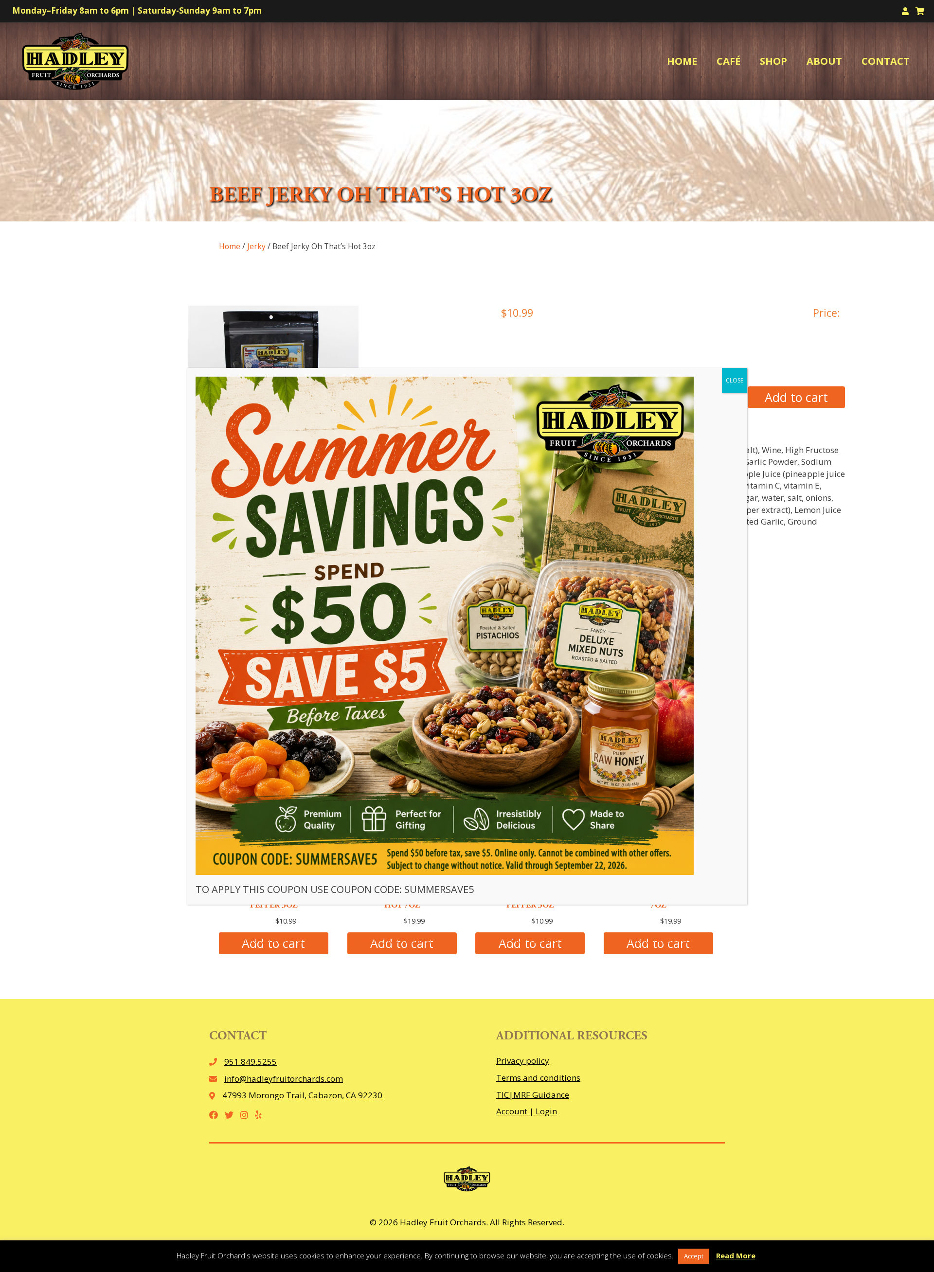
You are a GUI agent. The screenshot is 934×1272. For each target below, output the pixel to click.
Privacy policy (522, 1060)
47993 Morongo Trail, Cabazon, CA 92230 (302, 1095)
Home (229, 246)
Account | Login (526, 1111)
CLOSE (734, 380)
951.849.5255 (250, 1061)
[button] (261, 941)
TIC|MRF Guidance (532, 1094)
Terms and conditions (538, 1077)
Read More (735, 1255)
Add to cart (796, 397)
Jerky (256, 246)
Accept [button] (693, 1256)
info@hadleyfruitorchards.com (283, 1078)
